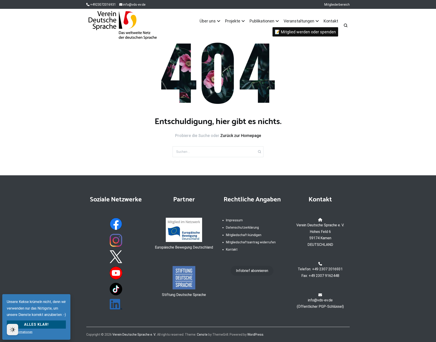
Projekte (232, 21)
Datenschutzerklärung (242, 227)
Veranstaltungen (299, 21)
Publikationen (262, 21)
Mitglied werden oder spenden (308, 31)
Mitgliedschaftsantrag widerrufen (251, 242)
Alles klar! (36, 324)
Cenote (202, 334)
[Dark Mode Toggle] (12, 329)
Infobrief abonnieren (252, 271)
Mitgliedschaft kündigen (243, 235)
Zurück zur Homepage (240, 135)
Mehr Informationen (19, 332)
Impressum (234, 220)
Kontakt (331, 21)
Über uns (208, 21)
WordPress (255, 334)
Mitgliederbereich (337, 4)
